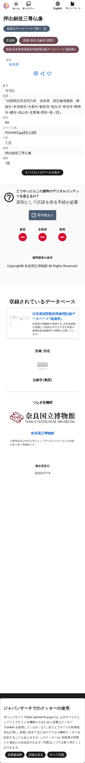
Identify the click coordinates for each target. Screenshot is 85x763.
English (57, 8)
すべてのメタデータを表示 (42, 172)
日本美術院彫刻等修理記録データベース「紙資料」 (53, 316)
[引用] (36, 73)
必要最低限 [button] (15, 754)
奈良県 (14, 64)
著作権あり (45, 215)
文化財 (10, 40)
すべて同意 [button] (57, 754)
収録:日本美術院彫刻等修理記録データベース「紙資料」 (41, 49)
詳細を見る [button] (36, 754)
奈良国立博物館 (42, 433)
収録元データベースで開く (24, 28)
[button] (73, 5)
